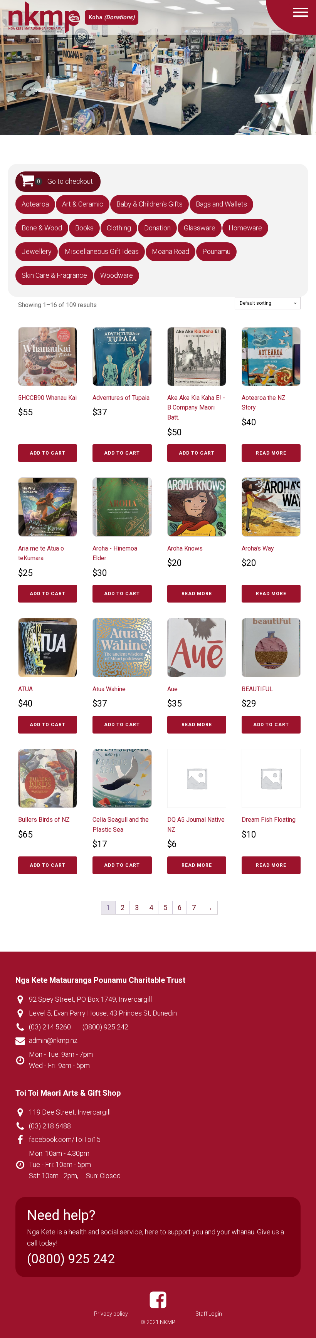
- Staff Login (207, 1314)
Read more (271, 453)
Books (84, 228)
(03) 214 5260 (50, 1027)
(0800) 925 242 (105, 1027)
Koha (111, 17)
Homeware (245, 228)
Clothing (119, 228)
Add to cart (48, 453)
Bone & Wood (42, 228)
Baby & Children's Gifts (149, 204)
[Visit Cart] (30, 181)
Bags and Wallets (221, 204)
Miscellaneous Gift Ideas (102, 251)
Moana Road (170, 251)
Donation (157, 228)
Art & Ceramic (82, 204)
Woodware (116, 275)
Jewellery (37, 251)
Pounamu (216, 251)
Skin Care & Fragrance (54, 275)
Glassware (199, 228)
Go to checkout (70, 181)
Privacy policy (111, 1314)
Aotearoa (35, 204)
